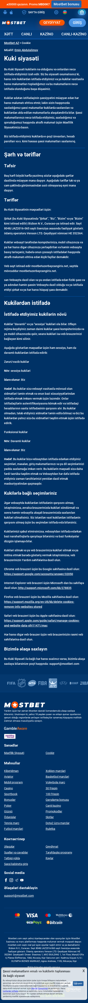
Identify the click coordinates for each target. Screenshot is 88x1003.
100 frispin (52, 794)
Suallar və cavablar (16, 852)
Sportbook (10, 794)
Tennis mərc (11, 823)
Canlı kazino (53, 805)
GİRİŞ (77, 22)
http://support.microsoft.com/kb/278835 (44, 588)
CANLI (26, 34)
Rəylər (49, 858)
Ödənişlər (10, 817)
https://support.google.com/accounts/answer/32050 (38, 574)
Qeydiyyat (52, 23)
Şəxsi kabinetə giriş (16, 864)
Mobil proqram (13, 782)
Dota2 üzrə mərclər (58, 823)
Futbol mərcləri (13, 828)
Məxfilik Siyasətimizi (39, 988)
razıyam (78, 983)
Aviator (8, 776)
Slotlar (50, 817)
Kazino (46, 34)
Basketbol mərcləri (57, 776)
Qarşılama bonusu (57, 799)
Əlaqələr (9, 846)
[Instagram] (11, 880)
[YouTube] (22, 880)
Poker (7, 805)
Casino (8, 788)
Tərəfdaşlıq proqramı (59, 852)
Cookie (50, 753)
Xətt (8, 34)
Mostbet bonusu (66, 4)
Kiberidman (11, 771)
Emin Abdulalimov (26, 50)
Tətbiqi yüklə (12, 858)
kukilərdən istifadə (10, 991)
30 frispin (52, 788)
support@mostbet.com (19, 895)
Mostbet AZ (11, 43)
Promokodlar (54, 811)
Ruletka (50, 828)
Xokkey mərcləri (55, 771)
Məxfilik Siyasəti (14, 753)
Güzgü (8, 811)
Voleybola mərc (55, 782)
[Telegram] (16, 880)
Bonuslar (10, 799)
